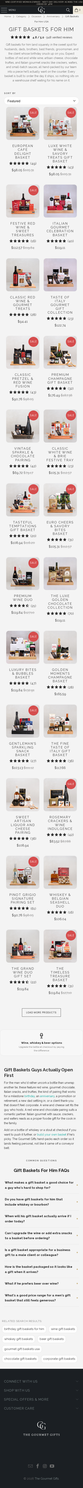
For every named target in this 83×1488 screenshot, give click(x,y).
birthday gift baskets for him (24, 1329)
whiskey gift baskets (18, 1339)
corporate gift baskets (59, 1359)
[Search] (68, 10)
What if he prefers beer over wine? (32, 1283)
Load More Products (41, 1012)
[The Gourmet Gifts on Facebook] (38, 1466)
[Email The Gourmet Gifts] (31, 1466)
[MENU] (2, 10)
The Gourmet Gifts (47, 1478)
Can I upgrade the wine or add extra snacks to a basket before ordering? (38, 1235)
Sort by (10, 93)
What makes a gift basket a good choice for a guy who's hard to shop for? (39, 1185)
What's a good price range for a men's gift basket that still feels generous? (38, 1298)
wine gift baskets (63, 1329)
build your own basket (51, 1134)
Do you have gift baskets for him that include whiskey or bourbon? (34, 1202)
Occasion (36, 16)
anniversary (47, 1096)
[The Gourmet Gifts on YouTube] (52, 1466)
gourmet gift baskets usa (22, 1349)
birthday (29, 1096)
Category (21, 16)
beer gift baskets (52, 1339)
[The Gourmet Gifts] (41, 10)
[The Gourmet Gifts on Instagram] (45, 1466)
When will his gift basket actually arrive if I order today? (38, 1218)
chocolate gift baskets (20, 1359)
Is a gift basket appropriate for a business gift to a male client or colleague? (37, 1252)
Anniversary (53, 16)
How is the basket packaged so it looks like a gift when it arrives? (38, 1269)
